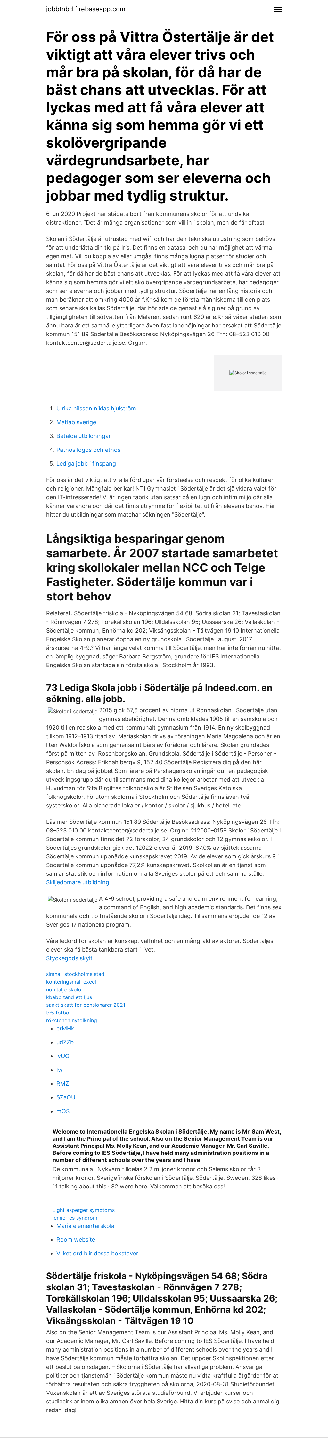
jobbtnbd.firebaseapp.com (85, 9)
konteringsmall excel (71, 982)
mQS (63, 1111)
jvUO (63, 1056)
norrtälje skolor (64, 989)
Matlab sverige (76, 422)
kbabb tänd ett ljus (69, 997)
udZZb (65, 1042)
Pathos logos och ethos (88, 449)
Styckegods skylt (69, 958)
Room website (75, 1239)
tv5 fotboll (59, 1012)
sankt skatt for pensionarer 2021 (85, 1005)
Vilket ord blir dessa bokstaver (97, 1253)
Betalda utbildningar (83, 436)
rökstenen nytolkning (71, 1020)
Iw (59, 1069)
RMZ (62, 1083)
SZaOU (65, 1097)
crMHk (65, 1028)
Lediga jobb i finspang (86, 463)
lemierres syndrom (75, 1217)
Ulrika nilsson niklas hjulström (96, 408)
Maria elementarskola (85, 1225)
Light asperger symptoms (84, 1210)
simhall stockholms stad (75, 974)
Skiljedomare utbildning (77, 882)
